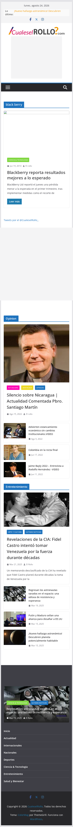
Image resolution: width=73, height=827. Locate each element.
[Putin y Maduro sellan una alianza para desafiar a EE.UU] (15, 620)
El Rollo (29, 564)
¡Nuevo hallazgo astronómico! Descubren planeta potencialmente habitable (37, 12)
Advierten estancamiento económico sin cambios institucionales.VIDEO (43, 430)
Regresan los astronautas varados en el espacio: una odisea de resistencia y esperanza (44, 595)
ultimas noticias (33, 532)
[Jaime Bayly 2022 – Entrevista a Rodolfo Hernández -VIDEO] (15, 470)
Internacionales (13, 747)
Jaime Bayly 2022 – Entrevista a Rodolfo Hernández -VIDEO (46, 467)
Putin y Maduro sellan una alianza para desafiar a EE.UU (45, 617)
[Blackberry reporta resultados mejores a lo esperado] (36, 132)
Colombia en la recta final (43, 450)
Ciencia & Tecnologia (18, 160)
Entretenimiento (13, 776)
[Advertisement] (36, 57)
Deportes (9, 761)
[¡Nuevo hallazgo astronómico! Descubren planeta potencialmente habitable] (15, 640)
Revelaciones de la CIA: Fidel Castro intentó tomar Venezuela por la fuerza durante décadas (34, 548)
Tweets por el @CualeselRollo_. (21, 220)
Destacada (27, 387)
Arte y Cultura (15, 532)
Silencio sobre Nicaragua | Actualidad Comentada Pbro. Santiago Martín (35, 401)
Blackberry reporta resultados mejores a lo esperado (36, 175)
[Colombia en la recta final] (15, 452)
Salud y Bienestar (14, 783)
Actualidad (13, 387)
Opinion (40, 387)
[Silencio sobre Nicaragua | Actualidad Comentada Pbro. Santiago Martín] (36, 353)
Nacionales (42, 705)
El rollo (28, 165)
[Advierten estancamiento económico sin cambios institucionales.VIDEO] (15, 433)
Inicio (7, 733)
